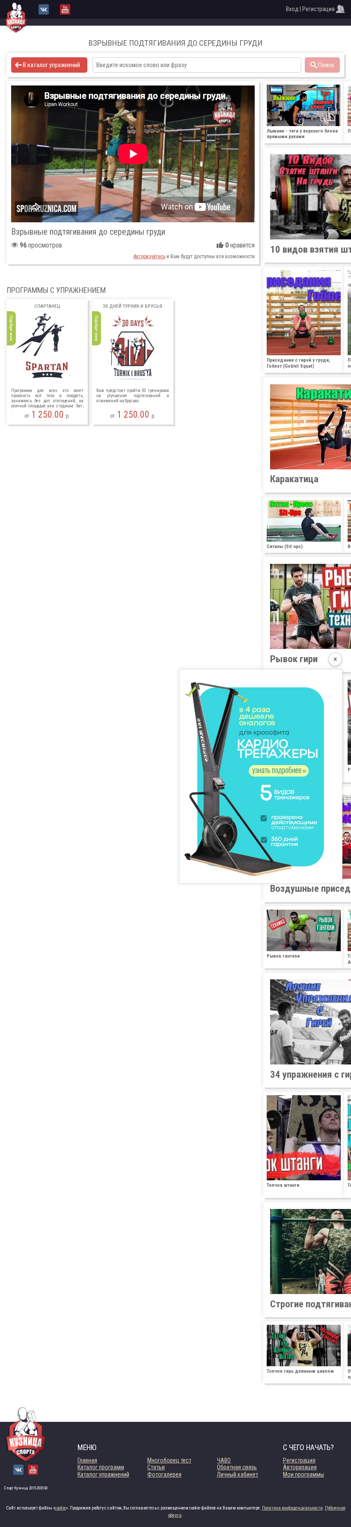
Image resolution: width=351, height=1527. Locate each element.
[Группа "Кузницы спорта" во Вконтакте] (44, 9)
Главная (87, 1460)
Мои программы (303, 1474)
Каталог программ (100, 1467)
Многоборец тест (169, 1460)
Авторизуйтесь (149, 256)
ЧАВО (224, 1460)
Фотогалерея (164, 1474)
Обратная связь (237, 1467)
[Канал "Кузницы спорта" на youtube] (65, 9)
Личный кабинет (237, 1474)
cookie (60, 1508)
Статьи (156, 1467)
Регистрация (299, 1460)
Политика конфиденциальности (292, 1508)
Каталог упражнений (103, 1474)
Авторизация (300, 1467)
